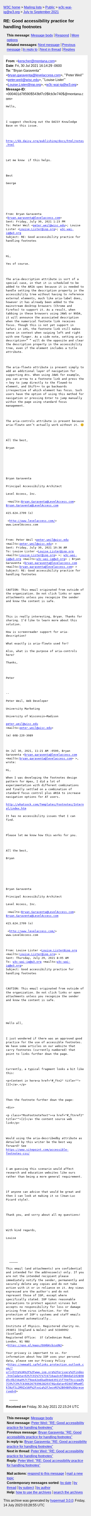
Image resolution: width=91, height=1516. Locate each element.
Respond (62, 35)
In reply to (30, 49)
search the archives (68, 1492)
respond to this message (46, 1473)
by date (65, 1483)
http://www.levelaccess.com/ (32, 520)
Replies (69, 49)
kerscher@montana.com (36, 61)
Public (50, 7)
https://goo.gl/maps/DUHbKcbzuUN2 (35, 1345)
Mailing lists (33, 7)
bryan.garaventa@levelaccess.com (34, 75)
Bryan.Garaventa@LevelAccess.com (47, 501)
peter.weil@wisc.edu (23, 80)
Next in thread (50, 49)
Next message (49, 45)
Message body (42, 35)
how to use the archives (33, 1492)
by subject (26, 1487)
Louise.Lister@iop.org (24, 84)
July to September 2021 (41, 12)
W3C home (11, 7)
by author (43, 1487)
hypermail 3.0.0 (61, 1500)
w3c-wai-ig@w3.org (61, 84)
